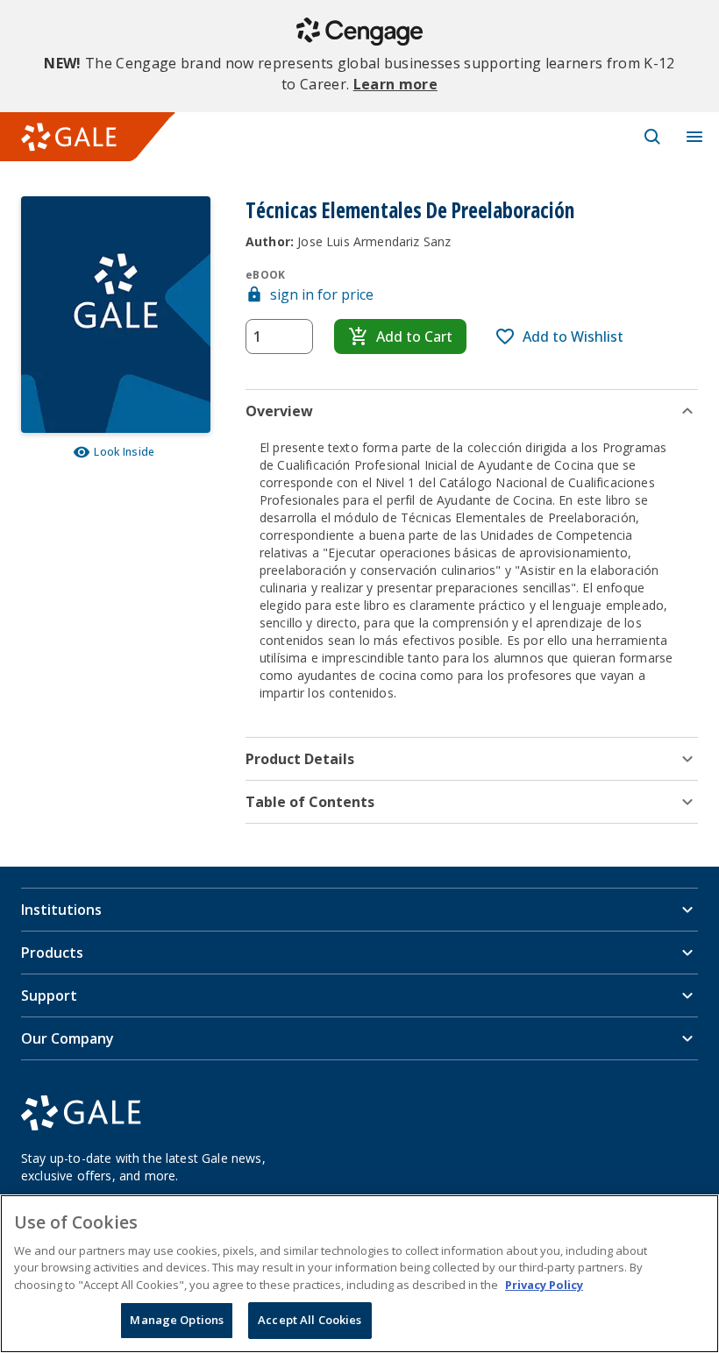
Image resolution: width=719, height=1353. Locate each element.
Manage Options (177, 1320)
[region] (359, 1273)
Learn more (395, 84)
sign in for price (322, 294)
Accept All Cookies (309, 1320)
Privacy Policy (544, 1285)
